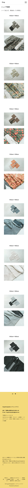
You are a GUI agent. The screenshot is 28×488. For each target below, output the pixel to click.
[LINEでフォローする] (15, 393)
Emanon (17, 485)
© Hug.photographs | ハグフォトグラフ (14, 483)
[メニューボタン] (26, 2)
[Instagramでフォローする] (12, 393)
